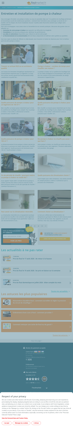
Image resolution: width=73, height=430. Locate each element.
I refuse (36, 423)
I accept (6, 423)
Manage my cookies (21, 423)
